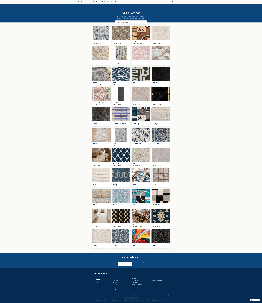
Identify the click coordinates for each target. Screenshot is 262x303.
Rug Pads (115, 282)
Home (128, 7)
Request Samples (136, 286)
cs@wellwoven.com (97, 281)
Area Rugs (115, 277)
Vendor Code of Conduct (157, 280)
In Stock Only (135, 287)
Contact (153, 278)
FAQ (133, 275)
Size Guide (134, 278)
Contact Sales (138, 264)
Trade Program (155, 277)
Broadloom (115, 280)
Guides (133, 277)
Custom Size (115, 284)
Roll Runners (115, 278)
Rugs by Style (115, 286)
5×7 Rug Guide (135, 280)
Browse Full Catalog (125, 264)
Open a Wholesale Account (138, 284)
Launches (115, 289)
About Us (153, 275)
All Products (115, 275)
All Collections (116, 287)
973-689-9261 (97, 279)
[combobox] (132, 22)
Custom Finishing (135, 282)
